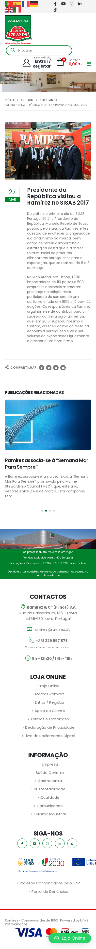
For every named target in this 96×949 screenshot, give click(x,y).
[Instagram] (71, 3)
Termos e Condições (50, 720)
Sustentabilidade (49, 790)
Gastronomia (50, 782)
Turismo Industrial (50, 815)
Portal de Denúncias (50, 893)
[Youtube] (63, 3)
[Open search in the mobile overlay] (39, 50)
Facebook (41, 367)
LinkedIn (56, 367)
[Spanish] (17, 3)
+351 (52, 642)
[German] (34, 3)
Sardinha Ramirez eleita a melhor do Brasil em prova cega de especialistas (47, 467)
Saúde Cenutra (50, 774)
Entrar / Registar (49, 704)
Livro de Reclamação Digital (50, 737)
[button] (42, 512)
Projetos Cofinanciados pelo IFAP (50, 884)
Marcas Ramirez (49, 695)
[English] (9, 9)
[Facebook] (55, 3)
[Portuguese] (9, 3)
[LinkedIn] (80, 3)
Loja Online (50, 687)
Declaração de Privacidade (50, 729)
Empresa (50, 765)
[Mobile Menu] (89, 64)
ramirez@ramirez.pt (52, 631)
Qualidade (49, 799)
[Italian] (17, 9)
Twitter (48, 367)
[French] (26, 3)
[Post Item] (48, 425)
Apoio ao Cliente (49, 712)
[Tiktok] (55, 10)
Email (63, 367)
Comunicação (50, 807)
